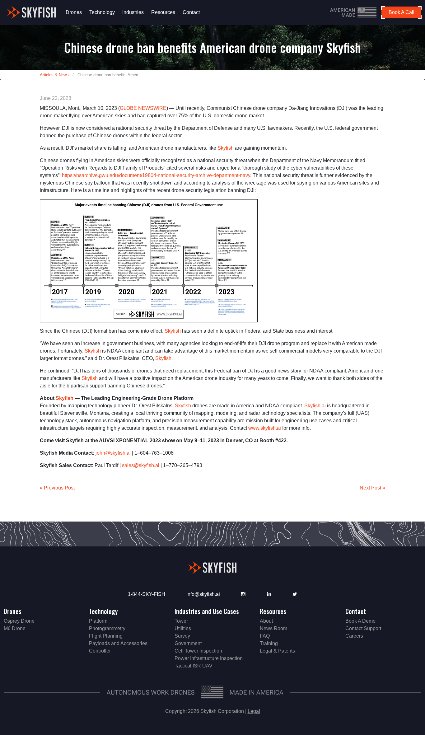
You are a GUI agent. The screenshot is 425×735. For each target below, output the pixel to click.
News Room (273, 628)
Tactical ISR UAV (194, 665)
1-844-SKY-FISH (146, 594)
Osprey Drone (19, 621)
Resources (163, 12)
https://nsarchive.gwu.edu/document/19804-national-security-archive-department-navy (156, 175)
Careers (354, 636)
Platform (98, 621)
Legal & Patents (277, 650)
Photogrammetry (107, 628)
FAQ (265, 636)
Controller (100, 650)
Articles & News (54, 75)
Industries (133, 12)
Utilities (183, 628)
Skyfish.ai (315, 405)
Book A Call (401, 12)
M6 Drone (15, 628)
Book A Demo (360, 621)
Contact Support (363, 628)
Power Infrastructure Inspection (209, 658)
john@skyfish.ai (113, 453)
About (266, 621)
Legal (254, 711)
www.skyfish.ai (264, 428)
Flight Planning (106, 636)
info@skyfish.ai (203, 594)
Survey (182, 636)
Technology (102, 12)
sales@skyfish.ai (140, 465)
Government (188, 643)
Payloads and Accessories (118, 643)
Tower (181, 621)
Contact (191, 12)
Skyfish (225, 148)
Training (269, 643)
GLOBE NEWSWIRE (143, 108)
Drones (74, 12)
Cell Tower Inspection (198, 650)
